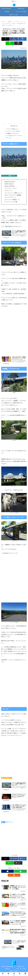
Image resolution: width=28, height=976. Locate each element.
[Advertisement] (14, 108)
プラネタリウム (19, 459)
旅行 (4, 822)
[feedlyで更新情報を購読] (20, 871)
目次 (12, 125)
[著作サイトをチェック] (7, 871)
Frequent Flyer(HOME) (7, 966)
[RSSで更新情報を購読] (14, 875)
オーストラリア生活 (21, 968)
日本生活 (7, 968)
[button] (18, 43)
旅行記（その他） (14, 971)
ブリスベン (10, 822)
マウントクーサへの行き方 (13, 131)
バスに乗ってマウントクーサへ (14, 135)
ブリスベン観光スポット (13, 129)
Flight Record (20, 966)
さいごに (9, 138)
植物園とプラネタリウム (13, 133)
